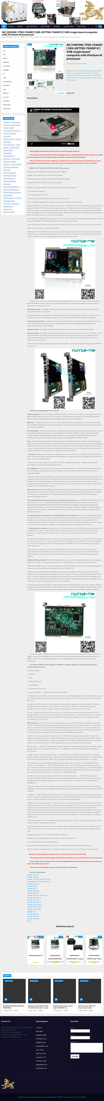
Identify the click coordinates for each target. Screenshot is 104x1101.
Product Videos (45, 26)
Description (60, 93)
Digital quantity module (9, 177)
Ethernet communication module (12, 189)
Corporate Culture (31, 26)
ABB (4, 54)
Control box (18, 135)
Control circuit (7, 138)
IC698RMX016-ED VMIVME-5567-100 (38, 881)
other (4, 89)
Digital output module (9, 175)
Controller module (14, 144)
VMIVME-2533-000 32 (34, 898)
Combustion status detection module (11, 127)
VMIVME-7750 (31, 912)
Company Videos (69, 26)
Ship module (16, 200)
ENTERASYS (7, 66)
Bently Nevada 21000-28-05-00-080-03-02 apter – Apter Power (38, 1008)
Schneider (6, 97)
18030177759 (16, 1037)
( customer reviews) (80, 63)
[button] (96, 26)
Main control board (8, 194)
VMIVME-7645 (31, 888)
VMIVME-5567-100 (33, 884)
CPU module (6, 166)
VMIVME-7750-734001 (34, 907)
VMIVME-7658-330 (33, 893)
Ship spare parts (7, 205)
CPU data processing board (10, 163)
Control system (16, 155)
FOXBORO (6, 70)
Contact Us (57, 26)
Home (3, 37)
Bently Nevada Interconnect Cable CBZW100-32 (63, 1007)
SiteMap (83, 1097)
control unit (6, 161)
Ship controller (7, 200)
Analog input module (8, 208)
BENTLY (5, 58)
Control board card (8, 135)
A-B (4, 51)
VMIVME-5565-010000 (34, 902)
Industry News (81, 26)
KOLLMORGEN (7, 81)
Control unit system (16, 161)
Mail (72, 1035)
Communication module (9, 130)
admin (16, 1010)
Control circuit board (8, 141)
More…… (29, 921)
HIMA (4, 78)
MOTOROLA (6, 85)
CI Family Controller (8, 124)
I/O (31, 797)
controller (6, 144)
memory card (80, 78)
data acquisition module (9, 172)
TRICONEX (6, 101)
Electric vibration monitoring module (10, 183)
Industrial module (8, 191)
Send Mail (75, 1056)
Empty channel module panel (11, 186)
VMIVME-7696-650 (33, 891)
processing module (90, 78)
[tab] (61, 93)
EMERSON (6, 62)
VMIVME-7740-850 (33, 877)
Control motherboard (8, 152)
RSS (80, 1097)
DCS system (82, 75)
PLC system (18, 194)
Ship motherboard (8, 203)
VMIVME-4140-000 (33, 900)
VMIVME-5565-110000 (34, 905)
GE (15, 37)
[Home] (4, 26)
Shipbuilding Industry (9, 197)
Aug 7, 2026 (8, 1010)
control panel (6, 155)
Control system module (9, 158)
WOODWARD (7, 105)
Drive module (6, 180)
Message (74, 1041)
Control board (7, 132)
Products (11, 26)
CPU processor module (9, 169)
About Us (20, 26)
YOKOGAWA (6, 108)
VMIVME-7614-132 (33, 874)
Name (73, 1028)
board (83, 797)
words (70, 481)
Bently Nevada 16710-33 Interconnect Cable (86, 1007)
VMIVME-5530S (32, 886)
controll (18, 141)
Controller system (8, 147)
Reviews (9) (70, 93)
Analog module (7, 211)
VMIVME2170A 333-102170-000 (37, 895)
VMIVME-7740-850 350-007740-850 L (39, 879)
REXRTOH (6, 93)
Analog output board (85, 71)
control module (7, 149)
